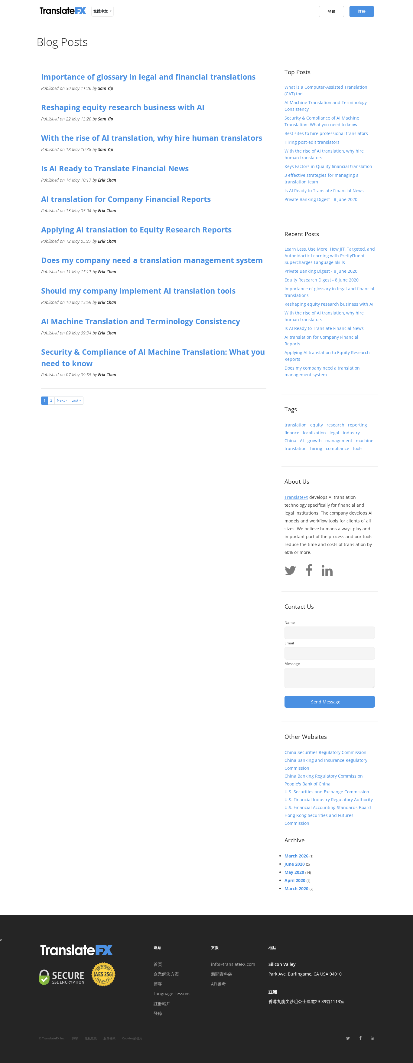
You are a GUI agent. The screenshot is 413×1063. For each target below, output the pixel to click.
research (335, 425)
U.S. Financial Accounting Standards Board (328, 807)
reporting (357, 425)
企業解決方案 (166, 974)
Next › (62, 400)
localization (314, 433)
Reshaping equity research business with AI (122, 107)
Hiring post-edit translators (312, 142)
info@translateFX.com (233, 964)
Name (290, 622)
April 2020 (295, 880)
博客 (158, 984)
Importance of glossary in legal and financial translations (148, 76)
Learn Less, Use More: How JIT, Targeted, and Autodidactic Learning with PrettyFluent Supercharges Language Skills (330, 255)
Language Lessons (172, 993)
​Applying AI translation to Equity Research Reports (136, 229)
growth (314, 440)
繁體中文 (101, 11)
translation (296, 425)
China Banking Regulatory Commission (324, 776)
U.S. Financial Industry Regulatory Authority (329, 799)
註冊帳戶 (162, 1003)
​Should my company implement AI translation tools (138, 290)
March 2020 (296, 888)
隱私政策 (91, 1038)
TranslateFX (296, 497)
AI (302, 440)
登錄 (158, 1013)
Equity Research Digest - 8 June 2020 (322, 280)
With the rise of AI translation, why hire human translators (151, 138)
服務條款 (109, 1038)
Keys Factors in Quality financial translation (328, 166)
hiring (316, 448)
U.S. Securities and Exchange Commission (327, 792)
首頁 (158, 964)
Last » (76, 400)
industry (351, 433)
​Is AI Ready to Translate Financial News (115, 168)
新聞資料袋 (221, 974)
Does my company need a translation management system (152, 260)
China (290, 440)
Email (289, 643)
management (338, 440)
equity (316, 425)
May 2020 (294, 872)
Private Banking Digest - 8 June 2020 (321, 199)
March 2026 (296, 856)
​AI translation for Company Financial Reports (126, 199)
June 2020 (295, 864)
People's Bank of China (307, 784)
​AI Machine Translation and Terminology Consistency (140, 321)
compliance (337, 448)
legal (334, 433)
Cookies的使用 (132, 1038)
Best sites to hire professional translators (326, 133)
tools (358, 448)
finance (292, 433)
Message (292, 663)
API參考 (218, 984)
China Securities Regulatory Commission (325, 752)
